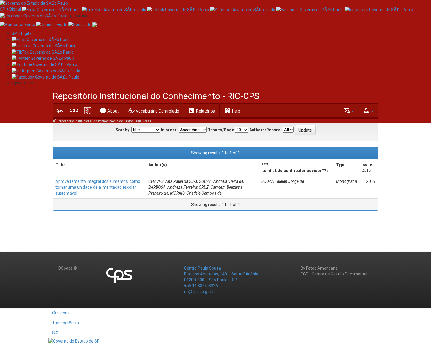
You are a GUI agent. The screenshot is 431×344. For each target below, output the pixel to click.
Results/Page (221, 129)
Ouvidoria (61, 313)
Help (232, 110)
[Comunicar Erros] (94, 24)
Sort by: (123, 129)
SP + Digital (10, 9)
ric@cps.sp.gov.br (200, 291)
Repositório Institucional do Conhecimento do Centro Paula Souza (104, 121)
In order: (169, 129)
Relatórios (201, 110)
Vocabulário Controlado (153, 110)
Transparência (65, 323)
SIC (55, 333)
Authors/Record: (265, 129)
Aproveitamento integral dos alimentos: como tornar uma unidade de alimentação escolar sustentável (97, 187)
